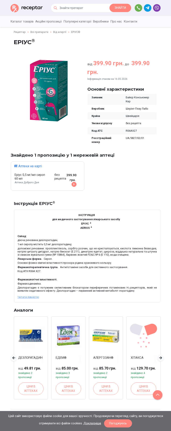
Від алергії (59, 32)
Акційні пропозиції (48, 21)
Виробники (101, 21)
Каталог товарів (22, 21)
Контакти (130, 21)
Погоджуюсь (118, 423)
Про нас (116, 21)
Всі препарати (39, 32)
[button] (13, 357)
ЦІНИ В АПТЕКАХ (31, 388)
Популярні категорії (77, 21)
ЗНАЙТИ (120, 7)
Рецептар (20, 32)
